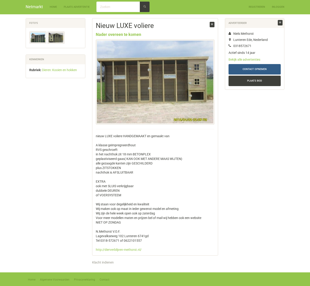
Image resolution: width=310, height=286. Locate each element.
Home (53, 6)
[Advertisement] (55, 153)
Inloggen (278, 6)
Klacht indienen (103, 262)
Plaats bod (254, 80)
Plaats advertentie (77, 6)
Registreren (257, 6)
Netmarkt (34, 6)
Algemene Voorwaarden (54, 279)
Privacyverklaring (84, 279)
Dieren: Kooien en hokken (59, 70)
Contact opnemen (255, 69)
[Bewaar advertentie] (212, 24)
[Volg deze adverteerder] (280, 22)
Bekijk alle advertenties (244, 59)
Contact (104, 279)
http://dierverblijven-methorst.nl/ (119, 249)
